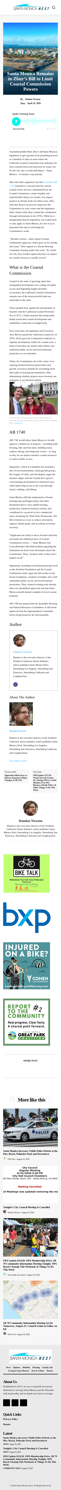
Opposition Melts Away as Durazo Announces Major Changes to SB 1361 (16, 777)
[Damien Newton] (30, 808)
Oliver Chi (12, 1334)
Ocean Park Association (17, 1275)
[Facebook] (20, 1068)
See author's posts (18, 761)
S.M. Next (11, 1159)
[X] (27, 1068)
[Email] (15, 684)
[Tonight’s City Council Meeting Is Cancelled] (30, 1184)
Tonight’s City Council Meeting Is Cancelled (26, 1207)
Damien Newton (32, 99)
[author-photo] (5, 1159)
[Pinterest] (34, 1068)
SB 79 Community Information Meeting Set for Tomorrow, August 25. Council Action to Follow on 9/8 (30, 1326)
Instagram (18, 423)
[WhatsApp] (41, 1068)
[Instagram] (15, 1402)
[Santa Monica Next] (31, 7)
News (30, 67)
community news (12, 1468)
